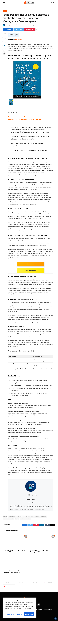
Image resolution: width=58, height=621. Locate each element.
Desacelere (20, 516)
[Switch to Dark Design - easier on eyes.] (51, 2)
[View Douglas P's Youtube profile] (29, 495)
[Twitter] (4, 41)
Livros (8, 7)
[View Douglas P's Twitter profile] (36, 495)
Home (4, 7)
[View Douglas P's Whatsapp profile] (32, 495)
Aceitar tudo (29, 614)
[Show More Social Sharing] (36, 29)
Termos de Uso (48, 609)
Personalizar (10, 614)
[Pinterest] (4, 49)
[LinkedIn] (4, 45)
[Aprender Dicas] (29, 2)
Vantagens (23, 519)
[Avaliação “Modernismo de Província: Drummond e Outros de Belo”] (15, 562)
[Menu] (4, 2)
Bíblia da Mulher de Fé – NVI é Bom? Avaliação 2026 (14, 551)
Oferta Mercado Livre (30, 270)
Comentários (12, 516)
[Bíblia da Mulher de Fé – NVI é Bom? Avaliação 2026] (15, 541)
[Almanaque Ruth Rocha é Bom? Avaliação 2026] (42, 541)
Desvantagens (29, 516)
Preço (16, 519)
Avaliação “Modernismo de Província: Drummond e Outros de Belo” (14, 571)
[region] (19, 608)
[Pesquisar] (54, 2)
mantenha (43, 516)
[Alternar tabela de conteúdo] (16, 34)
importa (37, 516)
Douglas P (9, 25)
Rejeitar (19, 614)
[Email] (4, 52)
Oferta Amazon (30, 264)
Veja (29, 519)
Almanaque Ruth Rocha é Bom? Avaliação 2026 (39, 551)
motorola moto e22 (8, 519)
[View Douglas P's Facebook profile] (26, 495)
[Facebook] (4, 37)
